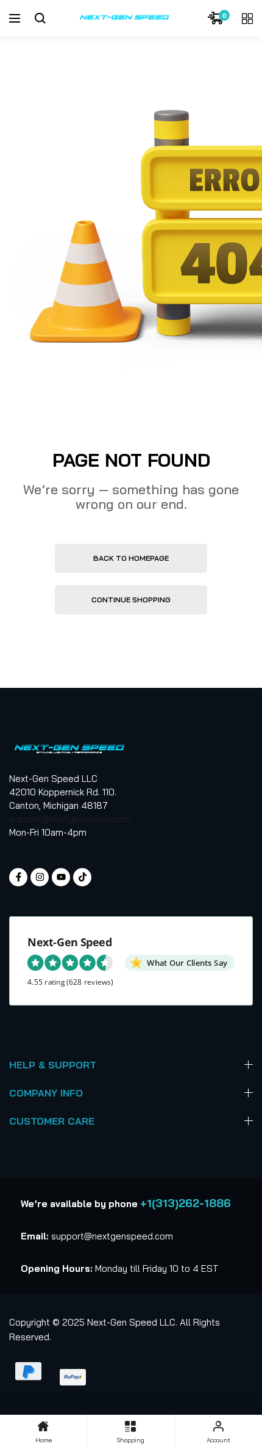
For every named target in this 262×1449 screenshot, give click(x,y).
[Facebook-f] (18, 877)
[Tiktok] (82, 877)
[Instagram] (39, 877)
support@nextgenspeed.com (70, 819)
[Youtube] (61, 877)
